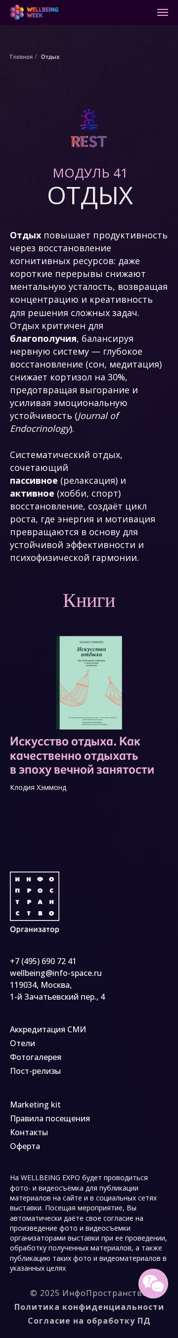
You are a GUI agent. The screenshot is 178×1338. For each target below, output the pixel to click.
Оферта (25, 1146)
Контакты (29, 1132)
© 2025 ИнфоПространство (89, 1293)
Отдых (50, 56)
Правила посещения (50, 1118)
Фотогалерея (35, 1057)
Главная (21, 56)
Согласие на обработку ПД (89, 1320)
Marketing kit (35, 1104)
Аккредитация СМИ (48, 1029)
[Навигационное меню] (162, 12)
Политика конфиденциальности (89, 1306)
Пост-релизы (35, 1070)
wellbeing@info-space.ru (56, 973)
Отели (22, 1043)
